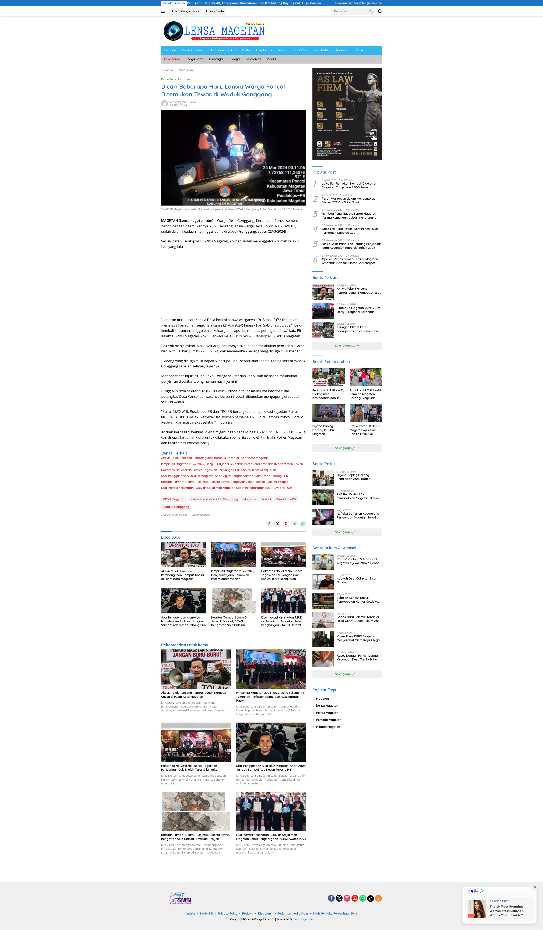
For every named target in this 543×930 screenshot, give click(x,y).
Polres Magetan (327, 713)
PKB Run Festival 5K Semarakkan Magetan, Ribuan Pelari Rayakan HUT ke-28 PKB (358, 496)
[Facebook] (331, 898)
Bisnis (282, 50)
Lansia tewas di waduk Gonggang (214, 499)
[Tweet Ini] (277, 524)
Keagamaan (194, 59)
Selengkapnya (345, 346)
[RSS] (378, 898)
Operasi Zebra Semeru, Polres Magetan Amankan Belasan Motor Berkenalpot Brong (350, 261)
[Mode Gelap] (380, 11)
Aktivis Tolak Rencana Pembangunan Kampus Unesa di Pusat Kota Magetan (215, 458)
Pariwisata (343, 50)
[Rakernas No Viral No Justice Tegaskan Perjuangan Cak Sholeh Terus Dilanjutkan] (283, 554)
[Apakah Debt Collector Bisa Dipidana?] (323, 581)
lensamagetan (178, 102)
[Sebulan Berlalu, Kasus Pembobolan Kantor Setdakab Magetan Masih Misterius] (323, 601)
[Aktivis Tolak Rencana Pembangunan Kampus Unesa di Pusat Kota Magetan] (183, 554)
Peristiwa (184, 79)
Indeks (271, 59)
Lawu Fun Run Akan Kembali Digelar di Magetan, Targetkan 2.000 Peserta (349, 185)
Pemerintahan (192, 50)
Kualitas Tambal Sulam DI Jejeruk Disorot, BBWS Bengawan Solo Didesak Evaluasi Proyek (224, 482)
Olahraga (216, 59)
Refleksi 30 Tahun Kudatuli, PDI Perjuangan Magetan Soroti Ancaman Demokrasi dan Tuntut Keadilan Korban (358, 515)
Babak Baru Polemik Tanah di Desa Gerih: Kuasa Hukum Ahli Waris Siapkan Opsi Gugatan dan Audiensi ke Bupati (358, 619)
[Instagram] (347, 898)
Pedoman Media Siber (292, 913)
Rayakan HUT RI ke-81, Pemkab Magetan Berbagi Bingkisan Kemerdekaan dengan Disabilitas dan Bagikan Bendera (366, 394)
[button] (371, 11)
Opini (360, 50)
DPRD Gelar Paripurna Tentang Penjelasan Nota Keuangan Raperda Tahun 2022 (352, 246)
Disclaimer (265, 913)
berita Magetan (327, 706)
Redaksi (247, 913)
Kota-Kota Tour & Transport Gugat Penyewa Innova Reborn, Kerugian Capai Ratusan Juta (359, 561)
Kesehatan (322, 50)
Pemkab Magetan (328, 720)
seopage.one (303, 919)
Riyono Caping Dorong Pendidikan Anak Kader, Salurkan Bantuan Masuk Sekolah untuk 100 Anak (354, 477)
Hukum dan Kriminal (222, 50)
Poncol (192, 102)
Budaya (234, 59)
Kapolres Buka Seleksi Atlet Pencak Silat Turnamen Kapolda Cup (350, 231)
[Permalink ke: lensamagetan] (164, 103)
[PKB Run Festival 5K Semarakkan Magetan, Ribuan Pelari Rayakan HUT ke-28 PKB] (323, 497)
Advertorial (172, 59)
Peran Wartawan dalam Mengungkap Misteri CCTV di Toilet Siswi (348, 200)
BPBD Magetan (173, 499)
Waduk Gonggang (176, 507)
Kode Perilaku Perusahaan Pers (335, 913)
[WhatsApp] (362, 898)
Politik (246, 50)
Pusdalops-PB (286, 499)
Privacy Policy (228, 913)
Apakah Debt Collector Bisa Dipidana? (356, 580)
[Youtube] (354, 898)
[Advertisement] (233, 283)
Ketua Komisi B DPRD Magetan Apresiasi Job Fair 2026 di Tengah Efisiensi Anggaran (365, 430)
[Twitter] (339, 898)
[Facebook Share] (269, 524)
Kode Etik (207, 913)
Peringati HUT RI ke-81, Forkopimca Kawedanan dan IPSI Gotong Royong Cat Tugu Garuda (196, 3)
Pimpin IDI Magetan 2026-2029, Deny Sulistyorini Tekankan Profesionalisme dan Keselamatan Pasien (232, 464)
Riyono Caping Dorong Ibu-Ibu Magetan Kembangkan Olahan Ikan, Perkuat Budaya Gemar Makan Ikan (327, 430)
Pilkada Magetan (328, 727)
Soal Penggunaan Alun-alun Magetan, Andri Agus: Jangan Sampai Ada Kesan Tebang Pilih (224, 476)
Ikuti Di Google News (185, 11)
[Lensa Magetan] (214, 31)
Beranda (170, 50)
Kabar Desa (300, 50)
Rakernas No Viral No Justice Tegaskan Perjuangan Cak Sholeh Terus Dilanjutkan (336, 3)
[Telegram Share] (294, 524)
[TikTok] (370, 898)
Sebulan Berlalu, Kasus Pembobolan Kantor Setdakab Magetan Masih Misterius (358, 599)
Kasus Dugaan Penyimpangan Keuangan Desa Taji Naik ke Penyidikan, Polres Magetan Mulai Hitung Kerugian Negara (358, 657)
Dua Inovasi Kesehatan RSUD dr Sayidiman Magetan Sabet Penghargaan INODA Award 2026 (226, 488)
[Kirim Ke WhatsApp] (303, 524)
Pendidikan (253, 59)
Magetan (250, 499)
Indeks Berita (215, 11)
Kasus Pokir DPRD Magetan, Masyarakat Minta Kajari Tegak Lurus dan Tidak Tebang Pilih (359, 638)
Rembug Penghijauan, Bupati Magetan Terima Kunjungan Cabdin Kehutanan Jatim (349, 215)
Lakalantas (264, 50)
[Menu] (164, 11)
